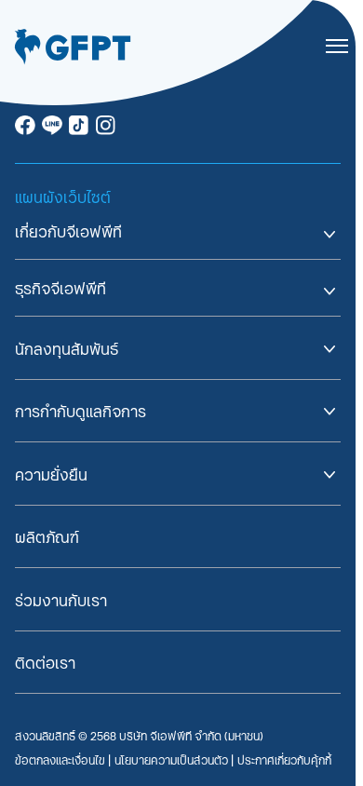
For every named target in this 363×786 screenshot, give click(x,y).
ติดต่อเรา (45, 662)
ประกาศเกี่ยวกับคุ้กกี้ (284, 760)
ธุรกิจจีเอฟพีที (60, 288)
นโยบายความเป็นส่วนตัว (172, 760)
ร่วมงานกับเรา (61, 600)
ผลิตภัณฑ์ (47, 537)
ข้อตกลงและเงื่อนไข (61, 760)
